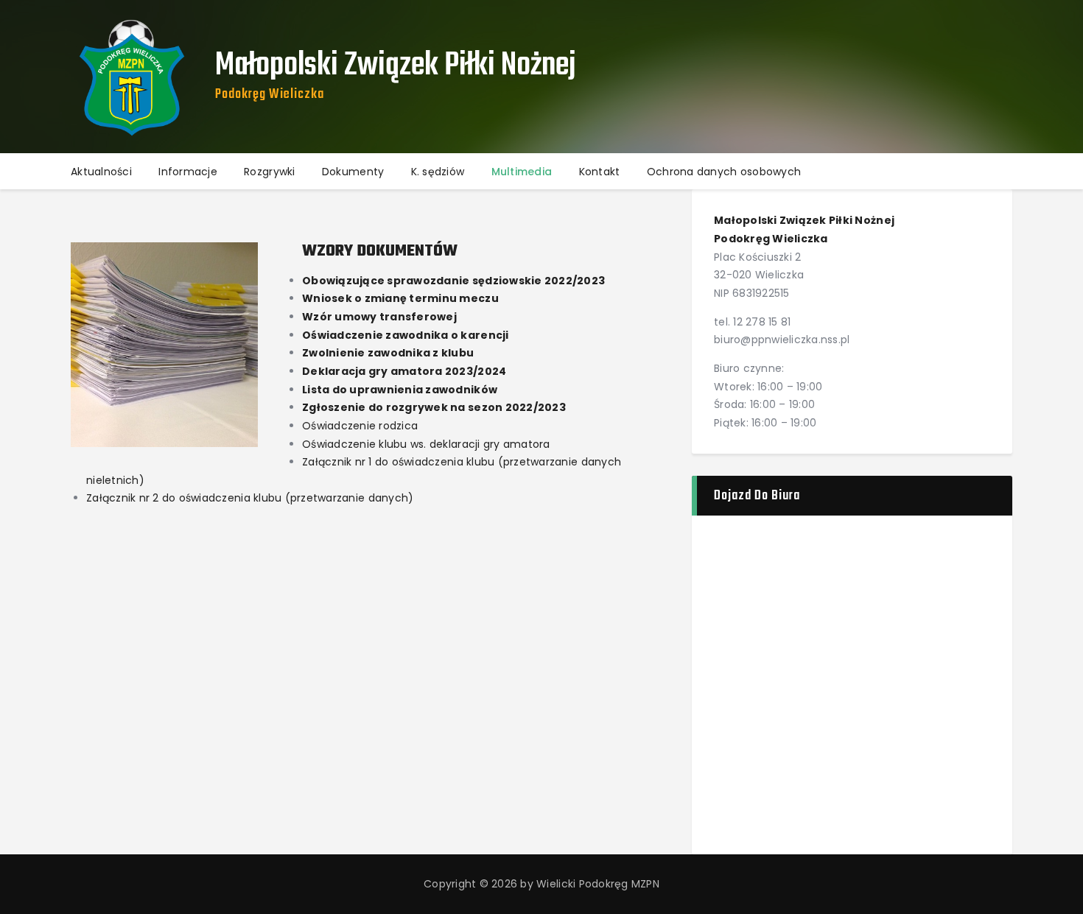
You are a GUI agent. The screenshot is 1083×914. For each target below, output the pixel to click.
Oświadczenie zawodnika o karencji (405, 335)
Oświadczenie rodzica (360, 425)
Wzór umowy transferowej (379, 316)
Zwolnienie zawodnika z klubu (388, 352)
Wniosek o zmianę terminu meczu (400, 298)
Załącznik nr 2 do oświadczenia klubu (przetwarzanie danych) (249, 498)
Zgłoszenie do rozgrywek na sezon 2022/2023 (434, 407)
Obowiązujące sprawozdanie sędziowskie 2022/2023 (453, 280)
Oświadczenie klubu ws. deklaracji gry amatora (426, 444)
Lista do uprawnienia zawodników (399, 389)
